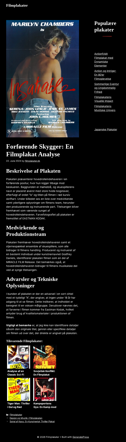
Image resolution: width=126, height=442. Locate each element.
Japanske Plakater (105, 129)
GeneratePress (81, 437)
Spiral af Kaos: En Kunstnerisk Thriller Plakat (32, 421)
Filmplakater (17, 5)
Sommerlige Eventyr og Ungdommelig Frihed (106, 87)
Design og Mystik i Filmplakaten (26, 418)
